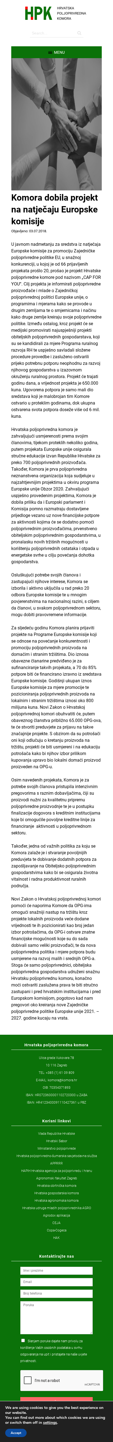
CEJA (56, 1223)
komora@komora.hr (62, 1080)
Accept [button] (16, 1433)
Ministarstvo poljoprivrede (57, 1148)
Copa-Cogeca (56, 1230)
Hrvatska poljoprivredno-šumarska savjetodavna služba (56, 1156)
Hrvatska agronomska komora (56, 1201)
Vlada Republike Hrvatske (56, 1134)
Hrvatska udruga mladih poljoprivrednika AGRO (56, 1208)
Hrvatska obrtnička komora (56, 1186)
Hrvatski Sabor (56, 1141)
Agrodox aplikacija (56, 1215)
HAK (56, 1238)
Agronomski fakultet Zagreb (56, 1178)
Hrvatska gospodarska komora (56, 1193)
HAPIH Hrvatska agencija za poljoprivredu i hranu (56, 1171)
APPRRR (56, 1163)
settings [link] (50, 1422)
